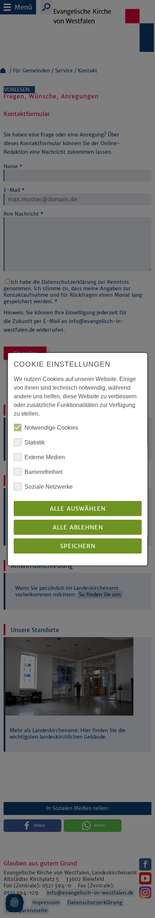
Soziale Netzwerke (49, 487)
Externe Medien (45, 457)
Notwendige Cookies (51, 428)
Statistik (35, 442)
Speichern (77, 546)
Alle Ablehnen (77, 527)
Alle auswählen (78, 508)
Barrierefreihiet (43, 472)
